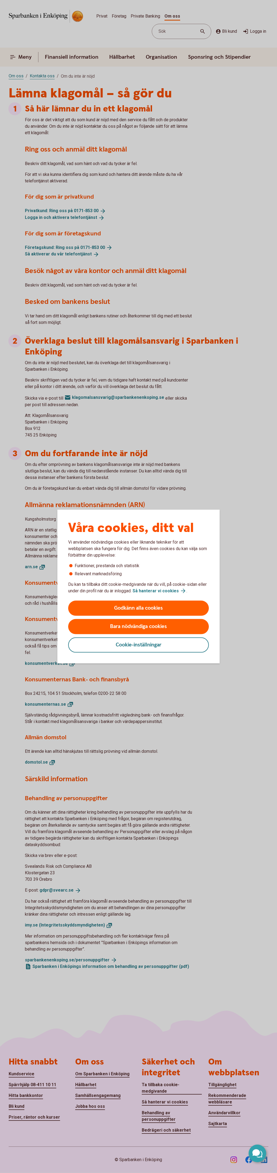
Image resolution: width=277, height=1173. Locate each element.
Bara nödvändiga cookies (138, 626)
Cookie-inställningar (138, 645)
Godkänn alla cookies (138, 608)
